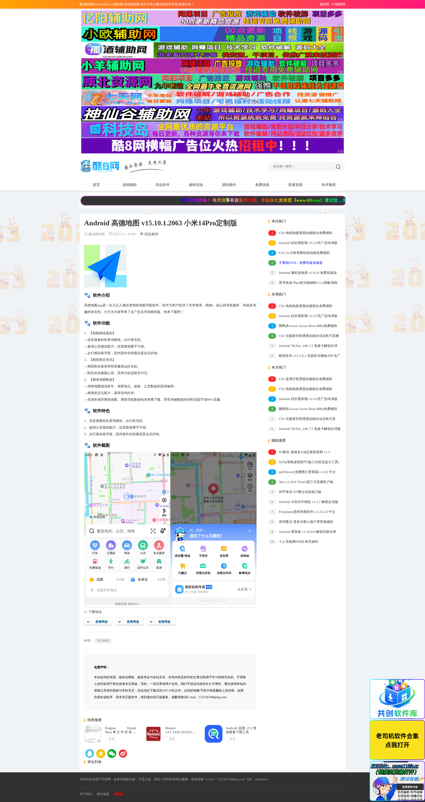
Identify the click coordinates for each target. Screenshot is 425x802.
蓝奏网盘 (101, 621)
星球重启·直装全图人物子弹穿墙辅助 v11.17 (300, 522)
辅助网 (324, 4)
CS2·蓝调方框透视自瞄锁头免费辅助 (301, 379)
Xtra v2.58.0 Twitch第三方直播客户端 (302, 482)
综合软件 (163, 185)
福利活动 (196, 185)
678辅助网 (338, 4)
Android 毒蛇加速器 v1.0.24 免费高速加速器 (302, 273)
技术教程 (329, 185)
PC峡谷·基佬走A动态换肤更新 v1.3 (300, 452)
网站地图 (103, 794)
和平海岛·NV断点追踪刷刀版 (296, 492)
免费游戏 (262, 185)
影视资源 (295, 185)
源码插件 (229, 185)
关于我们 (86, 794)
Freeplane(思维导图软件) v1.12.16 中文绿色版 (301, 512)
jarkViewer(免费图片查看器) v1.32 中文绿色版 (302, 472)
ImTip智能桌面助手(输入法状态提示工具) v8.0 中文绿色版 (303, 462)
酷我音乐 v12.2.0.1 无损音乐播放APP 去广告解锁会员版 (304, 356)
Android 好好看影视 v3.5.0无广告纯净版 (304, 243)
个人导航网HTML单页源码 (294, 541)
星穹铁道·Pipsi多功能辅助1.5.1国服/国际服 (303, 283)
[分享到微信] (111, 753)
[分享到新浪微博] (122, 753)
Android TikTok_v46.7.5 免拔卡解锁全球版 (302, 346)
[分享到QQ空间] (89, 753)
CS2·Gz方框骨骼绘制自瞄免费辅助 (300, 253)
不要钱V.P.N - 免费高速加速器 (297, 263)
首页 (96, 185)
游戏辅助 (129, 185)
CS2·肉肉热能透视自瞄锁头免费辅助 (301, 233)
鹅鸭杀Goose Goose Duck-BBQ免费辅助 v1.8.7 (302, 326)
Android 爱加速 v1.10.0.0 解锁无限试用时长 (302, 532)
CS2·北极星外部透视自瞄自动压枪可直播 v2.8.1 (303, 336)
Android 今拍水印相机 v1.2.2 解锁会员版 (304, 502)
